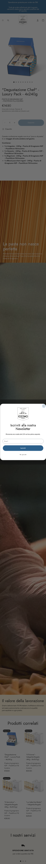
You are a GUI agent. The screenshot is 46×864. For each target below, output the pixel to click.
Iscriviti (23, 448)
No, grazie (23, 454)
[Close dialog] (43, 406)
